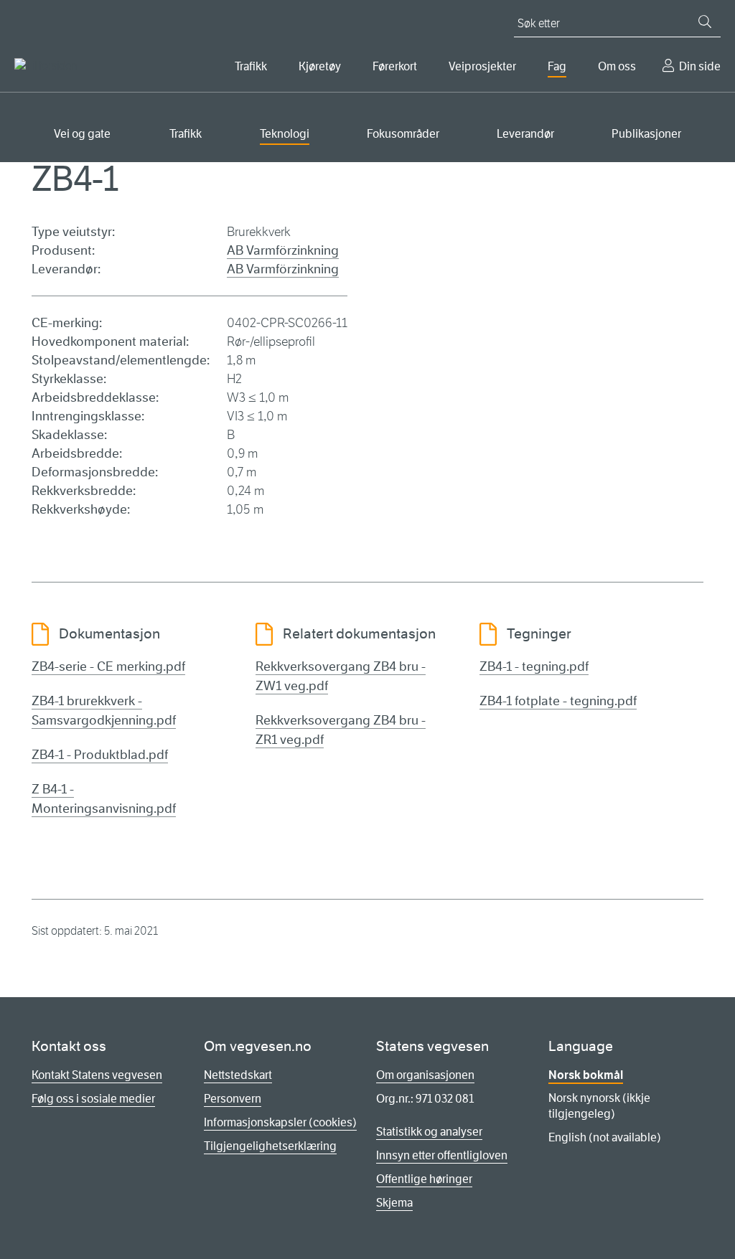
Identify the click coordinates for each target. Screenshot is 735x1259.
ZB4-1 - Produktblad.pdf (100, 755)
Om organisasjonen (425, 1075)
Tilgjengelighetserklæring (270, 1146)
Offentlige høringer (424, 1179)
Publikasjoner (646, 134)
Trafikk (251, 66)
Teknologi (284, 134)
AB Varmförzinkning (283, 250)
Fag (557, 66)
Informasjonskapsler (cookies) (280, 1122)
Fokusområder (403, 134)
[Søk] (705, 21)
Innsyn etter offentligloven (441, 1155)
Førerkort (395, 66)
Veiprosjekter (482, 66)
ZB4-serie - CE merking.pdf (108, 666)
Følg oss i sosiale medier (93, 1098)
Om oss (617, 66)
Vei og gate (82, 134)
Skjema (394, 1203)
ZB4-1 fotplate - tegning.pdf (558, 701)
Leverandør (525, 134)
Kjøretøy (320, 66)
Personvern (232, 1098)
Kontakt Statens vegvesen (97, 1075)
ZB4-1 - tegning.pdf (534, 666)
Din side (700, 66)
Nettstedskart (238, 1075)
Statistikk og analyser (429, 1131)
